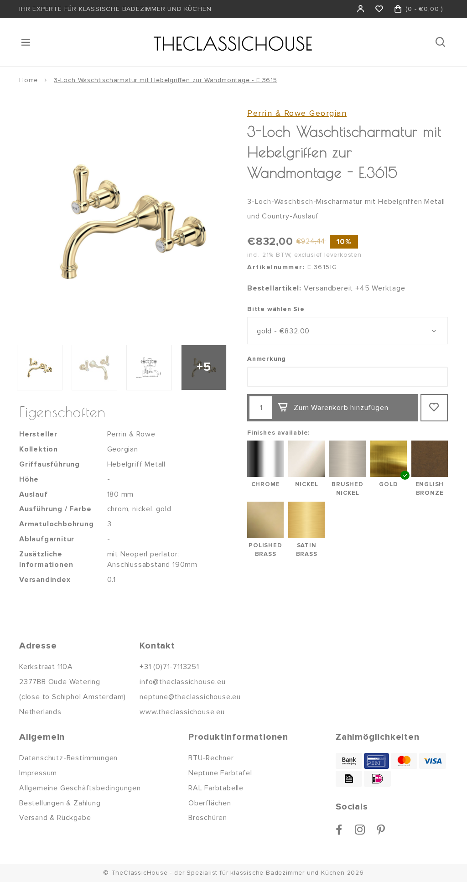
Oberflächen (209, 803)
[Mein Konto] (361, 9)
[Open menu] (26, 42)
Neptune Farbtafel (220, 773)
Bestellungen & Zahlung (60, 803)
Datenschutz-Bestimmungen (68, 758)
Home (28, 80)
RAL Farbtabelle (216, 788)
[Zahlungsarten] (349, 761)
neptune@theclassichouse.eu (190, 696)
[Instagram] (360, 829)
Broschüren (207, 817)
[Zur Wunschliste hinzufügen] (434, 407)
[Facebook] (339, 829)
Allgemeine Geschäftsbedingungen (80, 788)
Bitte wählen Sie (276, 309)
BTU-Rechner (211, 758)
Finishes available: (278, 432)
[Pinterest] (381, 829)
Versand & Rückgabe (55, 817)
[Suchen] (441, 42)
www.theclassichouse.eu (182, 711)
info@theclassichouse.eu (182, 681)
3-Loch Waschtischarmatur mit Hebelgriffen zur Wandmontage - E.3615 (165, 80)
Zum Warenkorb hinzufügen (341, 407)
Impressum (38, 773)
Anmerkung (266, 359)
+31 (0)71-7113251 (169, 666)
